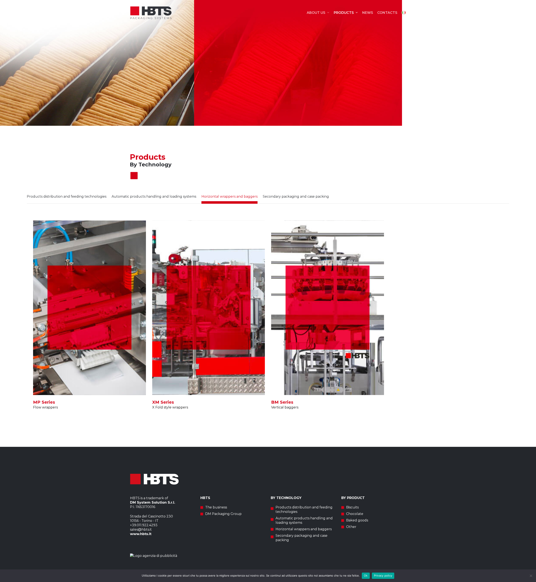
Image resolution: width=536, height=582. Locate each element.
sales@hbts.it (141, 529)
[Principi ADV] (268, 555)
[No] (531, 576)
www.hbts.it (140, 534)
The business (216, 507)
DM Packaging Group (223, 514)
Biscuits (352, 507)
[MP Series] (89, 307)
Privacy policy (383, 575)
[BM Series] (327, 307)
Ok (366, 575)
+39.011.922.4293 (144, 525)
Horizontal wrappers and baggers (304, 529)
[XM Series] (208, 307)
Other (351, 527)
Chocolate (354, 514)
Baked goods (357, 520)
